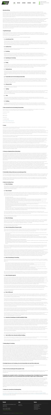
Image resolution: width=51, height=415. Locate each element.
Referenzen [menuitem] (29, 2)
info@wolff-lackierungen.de (9, 120)
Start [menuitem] (14, 2)
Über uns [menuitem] (18, 2)
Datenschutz (20, 405)
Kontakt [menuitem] (34, 2)
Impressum (20, 404)
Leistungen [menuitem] (23, 2)
